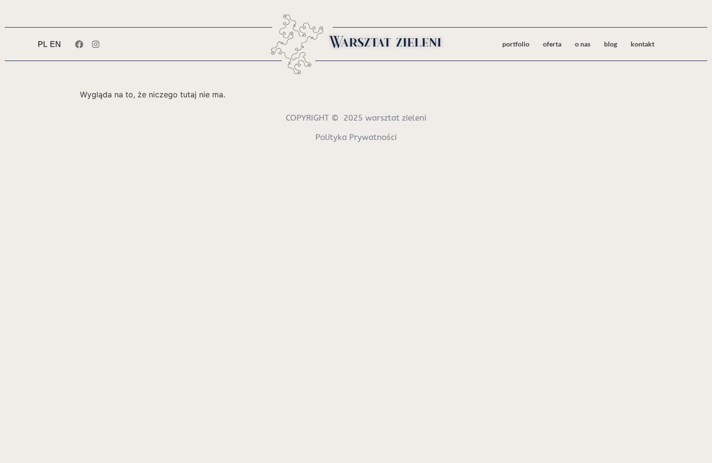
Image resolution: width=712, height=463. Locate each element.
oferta (552, 44)
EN (55, 44)
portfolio (515, 44)
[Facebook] (79, 44)
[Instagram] (95, 44)
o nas (582, 44)
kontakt (642, 44)
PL (42, 44)
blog (610, 44)
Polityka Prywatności (356, 137)
